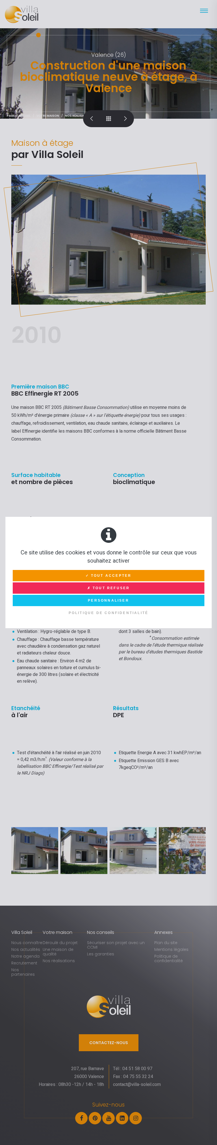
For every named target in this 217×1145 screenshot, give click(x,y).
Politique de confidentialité (109, 613)
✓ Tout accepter (109, 576)
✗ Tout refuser (108, 588)
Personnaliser (108, 600)
